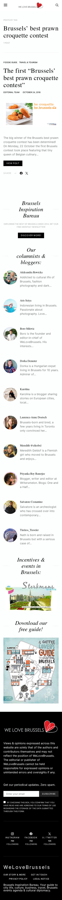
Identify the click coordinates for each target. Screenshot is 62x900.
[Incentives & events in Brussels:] (31, 596)
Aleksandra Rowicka (31, 272)
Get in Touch (39, 874)
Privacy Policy (18, 879)
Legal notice (41, 879)
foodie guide (10, 62)
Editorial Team (11, 92)
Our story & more (14, 874)
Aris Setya (25, 300)
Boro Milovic (27, 328)
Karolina (24, 389)
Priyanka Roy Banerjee (32, 473)
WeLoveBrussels (26, 867)
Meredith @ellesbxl (30, 445)
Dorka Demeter (28, 361)
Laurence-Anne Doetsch (33, 417)
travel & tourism (28, 62)
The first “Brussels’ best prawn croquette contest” (30, 77)
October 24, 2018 (31, 92)
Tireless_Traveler (29, 530)
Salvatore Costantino (31, 501)
